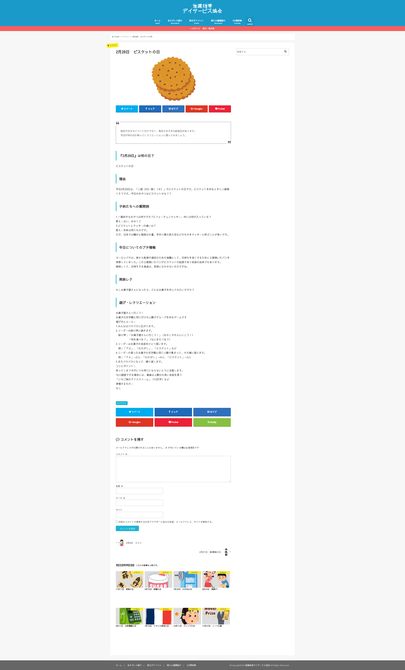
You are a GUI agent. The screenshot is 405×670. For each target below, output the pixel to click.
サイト (119, 509)
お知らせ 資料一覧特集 (203, 28)
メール (120, 497)
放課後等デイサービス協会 (257, 665)
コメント (122, 454)
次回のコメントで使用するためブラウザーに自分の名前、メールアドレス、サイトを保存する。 (166, 521)
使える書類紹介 (218, 21)
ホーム (157, 21)
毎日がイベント (196, 21)
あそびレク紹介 (175, 21)
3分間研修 (237, 21)
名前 (119, 486)
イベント (123, 403)
